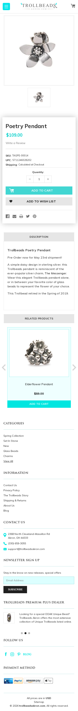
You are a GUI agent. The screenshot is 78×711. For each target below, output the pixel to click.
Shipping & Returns (14, 500)
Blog (6, 510)
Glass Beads (10, 451)
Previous (4, 367)
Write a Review (15, 143)
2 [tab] (25, 633)
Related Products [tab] (39, 318)
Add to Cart (39, 404)
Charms (8, 456)
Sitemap (39, 702)
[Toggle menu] (6, 6)
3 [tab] (29, 633)
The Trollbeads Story (15, 495)
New (6, 446)
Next (74, 367)
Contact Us (10, 485)
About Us (9, 505)
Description (39, 236)
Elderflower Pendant (39, 384)
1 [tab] (22, 633)
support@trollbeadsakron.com (26, 549)
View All (8, 461)
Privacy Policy (11, 490)
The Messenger (55, 273)
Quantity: (38, 172)
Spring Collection (13, 435)
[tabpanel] (39, 367)
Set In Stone (10, 440)
